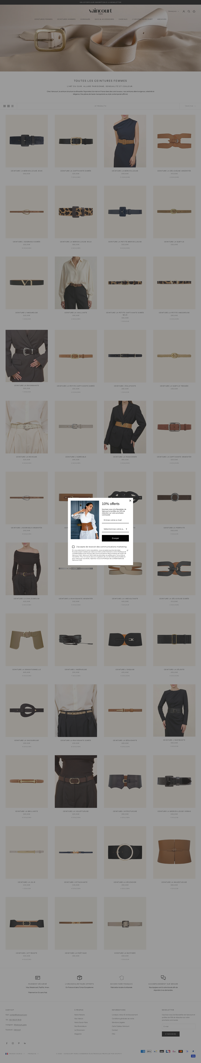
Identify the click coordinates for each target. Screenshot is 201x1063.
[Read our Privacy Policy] (127, 550)
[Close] (130, 500)
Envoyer (115, 538)
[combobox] (115, 529)
